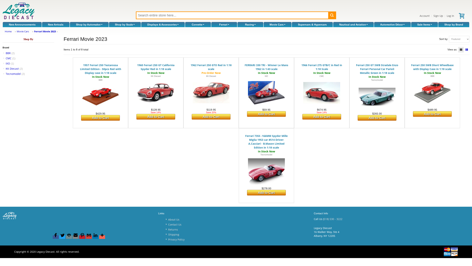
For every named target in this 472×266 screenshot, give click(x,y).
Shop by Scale (124, 24)
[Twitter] (62, 237)
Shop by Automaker (88, 24)
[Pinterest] (82, 237)
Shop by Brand (453, 24)
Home (8, 31)
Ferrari (223, 24)
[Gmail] (89, 237)
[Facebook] (56, 237)
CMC (8, 58)
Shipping (173, 234)
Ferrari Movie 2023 (45, 31)
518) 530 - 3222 (333, 219)
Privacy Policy (176, 239)
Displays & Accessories (162, 24)
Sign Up (438, 16)
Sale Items (423, 24)
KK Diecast (12, 68)
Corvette (197, 24)
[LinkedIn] (95, 237)
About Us (173, 219)
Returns (173, 229)
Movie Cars (277, 24)
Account (425, 16)
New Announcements (22, 24)
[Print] (69, 237)
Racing (249, 24)
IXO (8, 63)
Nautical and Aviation (352, 24)
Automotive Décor (391, 24)
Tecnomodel (13, 74)
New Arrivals (55, 24)
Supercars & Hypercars (312, 24)
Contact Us (174, 224)
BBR (8, 53)
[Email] (76, 237)
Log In (450, 16)
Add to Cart (100, 118)
